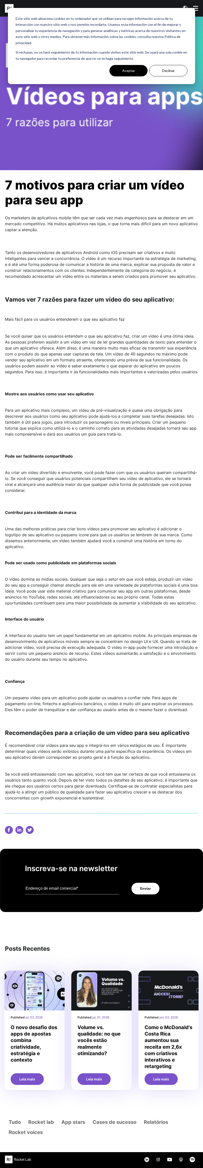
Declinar (168, 70)
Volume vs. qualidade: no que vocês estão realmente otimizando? (99, 1040)
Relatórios (156, 1122)
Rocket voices (26, 1132)
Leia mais (27, 1079)
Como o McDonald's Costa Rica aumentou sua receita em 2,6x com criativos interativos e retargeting (168, 1046)
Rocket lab (41, 1122)
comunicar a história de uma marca (99, 264)
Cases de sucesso (114, 1122)
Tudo (15, 1122)
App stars (73, 1122)
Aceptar (128, 70)
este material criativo (66, 591)
